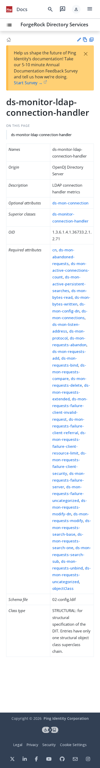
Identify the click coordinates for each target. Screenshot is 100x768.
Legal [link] (17, 744)
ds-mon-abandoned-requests (63, 256)
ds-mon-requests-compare (69, 371)
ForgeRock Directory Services (54, 24)
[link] (9, 9)
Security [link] (49, 744)
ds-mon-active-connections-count (70, 270)
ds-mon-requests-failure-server (68, 480)
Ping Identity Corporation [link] (66, 718)
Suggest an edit (78, 39)
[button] (76, 9)
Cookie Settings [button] (73, 744)
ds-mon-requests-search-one (67, 541)
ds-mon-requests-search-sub (71, 554)
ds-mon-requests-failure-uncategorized (68, 493)
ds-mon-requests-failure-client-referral (68, 426)
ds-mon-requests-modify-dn (69, 507)
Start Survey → (28, 83)
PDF (91, 39)
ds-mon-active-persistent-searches (69, 283)
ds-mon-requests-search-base (71, 527)
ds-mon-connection (70, 202)
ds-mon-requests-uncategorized (71, 574)
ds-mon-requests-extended (71, 392)
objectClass (63, 588)
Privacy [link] (32, 744)
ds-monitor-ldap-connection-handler (41, 134)
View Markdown (85, 39)
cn (54, 249)
